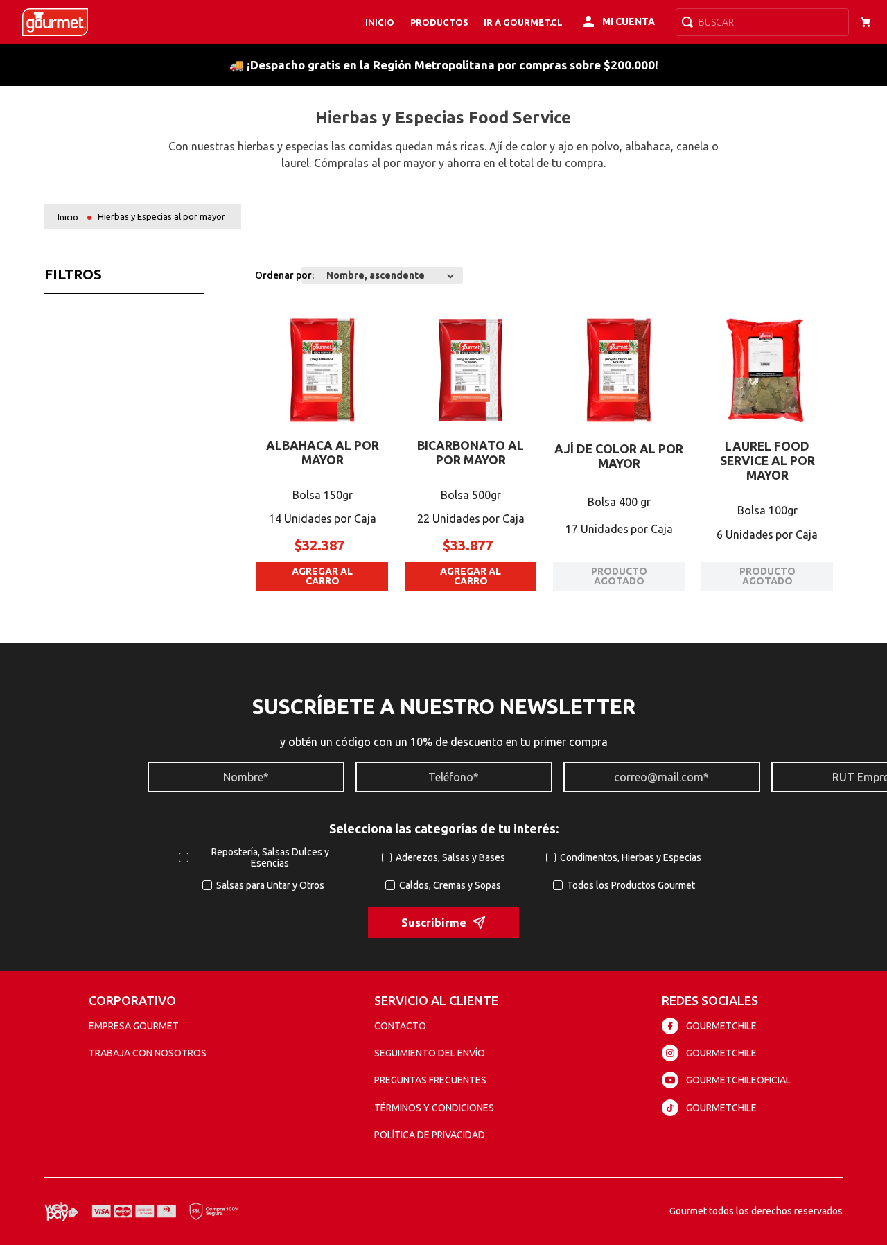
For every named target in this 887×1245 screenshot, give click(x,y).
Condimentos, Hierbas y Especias (630, 857)
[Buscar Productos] (690, 22)
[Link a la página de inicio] (68, 217)
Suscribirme (433, 922)
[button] (270, 319)
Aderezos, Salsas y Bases (450, 857)
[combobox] (762, 22)
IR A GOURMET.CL (523, 22)
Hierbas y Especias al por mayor (161, 216)
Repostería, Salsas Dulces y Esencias (270, 857)
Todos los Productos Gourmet (631, 885)
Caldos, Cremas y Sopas (450, 885)
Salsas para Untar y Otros (270, 885)
